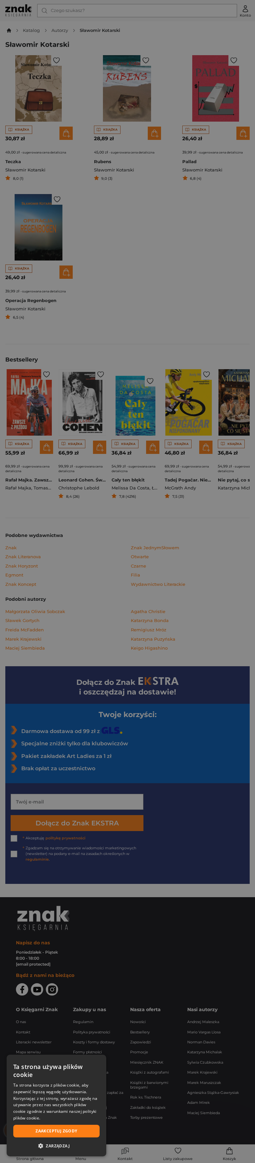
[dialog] (56, 1105)
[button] (56, 1146)
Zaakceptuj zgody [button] (56, 1131)
